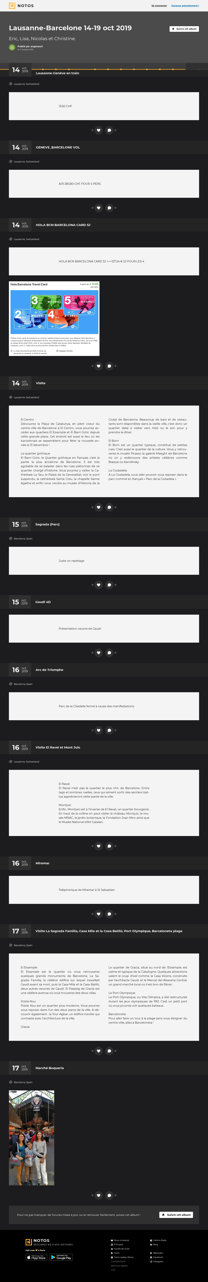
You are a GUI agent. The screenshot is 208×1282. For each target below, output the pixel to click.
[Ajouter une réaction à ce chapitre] (98, 130)
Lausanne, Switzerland (26, 84)
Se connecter (159, 5)
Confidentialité (118, 1261)
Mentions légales (119, 1265)
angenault (37, 46)
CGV (113, 1270)
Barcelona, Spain (23, 538)
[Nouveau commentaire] (109, 130)
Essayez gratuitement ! (185, 5)
